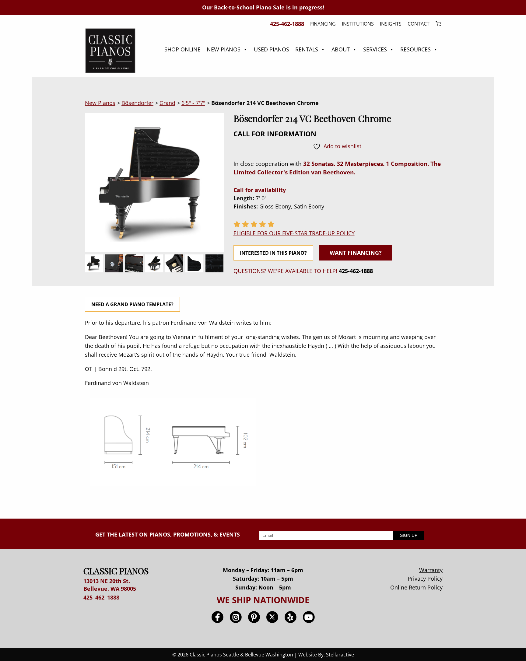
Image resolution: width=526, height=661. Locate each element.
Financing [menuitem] (323, 23)
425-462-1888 (356, 271)
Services (375, 49)
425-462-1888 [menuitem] (287, 23)
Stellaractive (340, 654)
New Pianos (223, 49)
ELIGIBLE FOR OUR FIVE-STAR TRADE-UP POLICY (294, 233)
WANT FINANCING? (356, 252)
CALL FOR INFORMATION (274, 133)
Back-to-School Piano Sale (249, 7)
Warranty (431, 570)
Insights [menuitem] (391, 23)
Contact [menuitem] (419, 23)
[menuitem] (437, 23)
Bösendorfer (137, 103)
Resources (415, 49)
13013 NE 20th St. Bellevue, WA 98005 (109, 584)
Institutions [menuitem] (358, 23)
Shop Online (182, 49)
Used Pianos (271, 49)
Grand (167, 103)
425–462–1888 (101, 597)
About (340, 49)
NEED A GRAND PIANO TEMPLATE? (132, 304)
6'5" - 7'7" (193, 103)
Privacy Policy (425, 578)
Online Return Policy (416, 587)
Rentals (306, 49)
